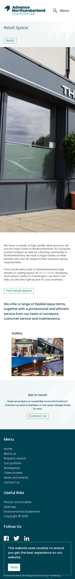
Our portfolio (12, 463)
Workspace (12, 468)
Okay (14, 567)
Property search (15, 458)
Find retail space (19, 290)
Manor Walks (47, 272)
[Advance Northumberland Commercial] (26, 11)
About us (10, 454)
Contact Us (38, 416)
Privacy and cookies (18, 502)
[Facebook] (6, 540)
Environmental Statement (22, 512)
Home (8, 449)
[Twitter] (16, 540)
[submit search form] (68, 27)
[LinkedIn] (26, 540)
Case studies (13, 473)
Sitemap (10, 507)
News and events (16, 477)
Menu (64, 11)
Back (10, 40)
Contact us (12, 482)
